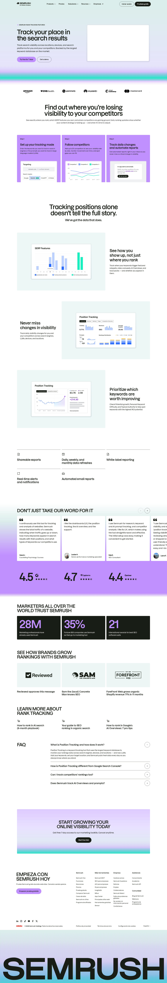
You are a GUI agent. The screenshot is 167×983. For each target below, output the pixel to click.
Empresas (97, 4)
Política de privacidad (83, 926)
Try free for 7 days (26, 59)
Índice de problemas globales (120, 897)
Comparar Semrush (83, 893)
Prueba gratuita (81, 890)
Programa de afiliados (83, 902)
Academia (135, 881)
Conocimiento (137, 878)
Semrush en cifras (82, 899)
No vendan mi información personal (120, 902)
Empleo (116, 887)
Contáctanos (117, 906)
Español (146, 926)
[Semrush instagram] (21, 921)
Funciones (79, 881)
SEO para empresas (101, 881)
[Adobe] (19, 926)
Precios (61, 4)
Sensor (97, 905)
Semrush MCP (100, 878)
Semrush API (136, 884)
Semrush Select (118, 893)
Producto (50, 4)
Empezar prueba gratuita (28, 891)
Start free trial (83, 840)
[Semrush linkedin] (17, 921)
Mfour (97, 893)
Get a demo (44, 59)
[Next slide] (147, 510)
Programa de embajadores (136, 903)
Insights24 (98, 890)
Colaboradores (118, 890)
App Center (99, 896)
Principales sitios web (102, 899)
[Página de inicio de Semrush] (23, 4)
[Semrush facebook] (33, 921)
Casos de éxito (81, 896)
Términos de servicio (104, 926)
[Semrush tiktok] (25, 921)
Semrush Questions (120, 881)
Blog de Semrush (138, 896)
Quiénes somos (118, 878)
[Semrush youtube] (29, 921)
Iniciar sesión (127, 4)
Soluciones (72, 4)
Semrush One (80, 878)
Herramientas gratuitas (103, 902)
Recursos (84, 4)
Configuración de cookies (127, 926)
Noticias (116, 884)
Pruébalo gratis (142, 4)
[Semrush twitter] (37, 921)
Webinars (135, 899)
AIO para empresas (101, 884)
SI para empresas (101, 887)
